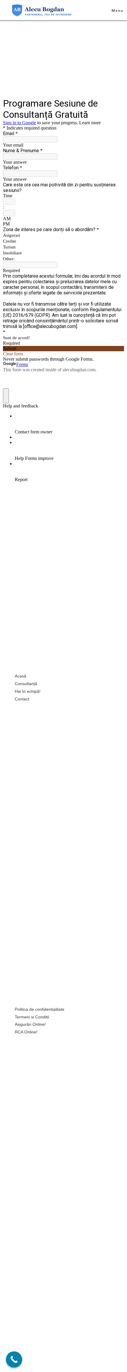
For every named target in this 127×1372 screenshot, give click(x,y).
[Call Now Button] (14, 1359)
